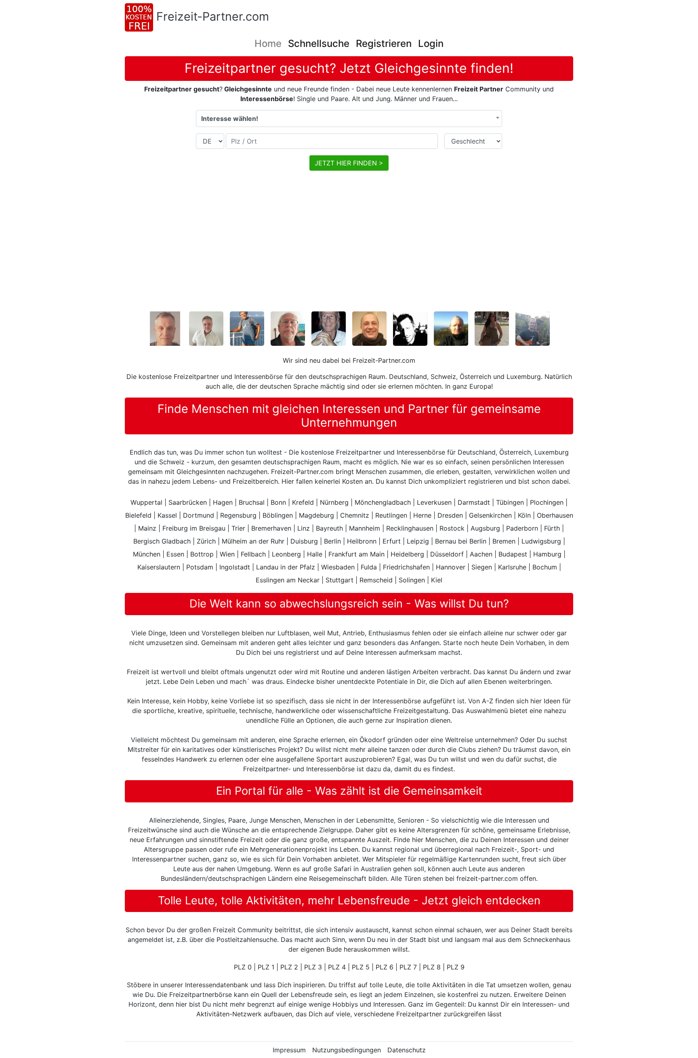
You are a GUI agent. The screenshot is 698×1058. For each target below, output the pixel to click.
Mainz (147, 528)
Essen (175, 554)
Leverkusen (434, 502)
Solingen (412, 580)
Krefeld (303, 502)
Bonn (278, 502)
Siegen (481, 567)
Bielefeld (138, 515)
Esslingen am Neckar (288, 580)
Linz (303, 528)
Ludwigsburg (541, 541)
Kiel (436, 580)
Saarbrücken (187, 502)
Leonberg (286, 554)
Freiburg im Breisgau (193, 528)
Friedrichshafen (406, 567)
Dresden (450, 515)
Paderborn (522, 528)
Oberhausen (555, 515)
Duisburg (304, 541)
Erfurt (392, 541)
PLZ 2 (289, 967)
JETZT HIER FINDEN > (349, 163)
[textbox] (349, 118)
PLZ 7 (408, 967)
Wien (227, 554)
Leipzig (418, 541)
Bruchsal (252, 502)
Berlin (332, 541)
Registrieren (384, 43)
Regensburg (238, 515)
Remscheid (376, 580)
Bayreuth (329, 528)
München (146, 554)
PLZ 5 (361, 967)
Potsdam (199, 567)
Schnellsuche (318, 43)
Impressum (289, 1050)
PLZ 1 (266, 967)
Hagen (223, 502)
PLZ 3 (313, 967)
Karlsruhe (512, 567)
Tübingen (510, 502)
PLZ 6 (384, 967)
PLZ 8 (432, 967)
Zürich (206, 541)
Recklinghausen (409, 528)
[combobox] (349, 118)
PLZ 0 (243, 967)
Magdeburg (316, 515)
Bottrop (202, 554)
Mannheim (364, 528)
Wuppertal (146, 502)
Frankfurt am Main (356, 554)
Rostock (452, 528)
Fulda (369, 567)
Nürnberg (334, 502)
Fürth (552, 528)
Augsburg (485, 528)
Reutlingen (391, 515)
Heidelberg (407, 554)
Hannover (450, 567)
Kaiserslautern (158, 567)
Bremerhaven (271, 528)
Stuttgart (339, 580)
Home (268, 43)
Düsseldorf (447, 554)
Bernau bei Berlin (460, 541)
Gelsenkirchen (490, 515)
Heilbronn (361, 541)
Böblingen (278, 515)
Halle (314, 554)
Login (431, 43)
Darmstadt (474, 502)
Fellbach (253, 554)
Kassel (167, 515)
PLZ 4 (337, 967)
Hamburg (547, 554)
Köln (524, 515)
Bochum (544, 567)
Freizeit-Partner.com (212, 16)
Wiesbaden (338, 567)
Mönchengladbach (383, 502)
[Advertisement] (367, 247)
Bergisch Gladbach (162, 541)
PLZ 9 (456, 967)
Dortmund (198, 515)
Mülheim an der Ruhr (253, 541)
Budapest (512, 554)
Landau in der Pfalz (285, 567)
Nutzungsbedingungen (346, 1050)
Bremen (503, 541)
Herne (422, 515)
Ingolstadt (234, 567)
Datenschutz (406, 1050)
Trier (238, 528)
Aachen (481, 554)
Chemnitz (354, 515)
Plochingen (546, 502)
